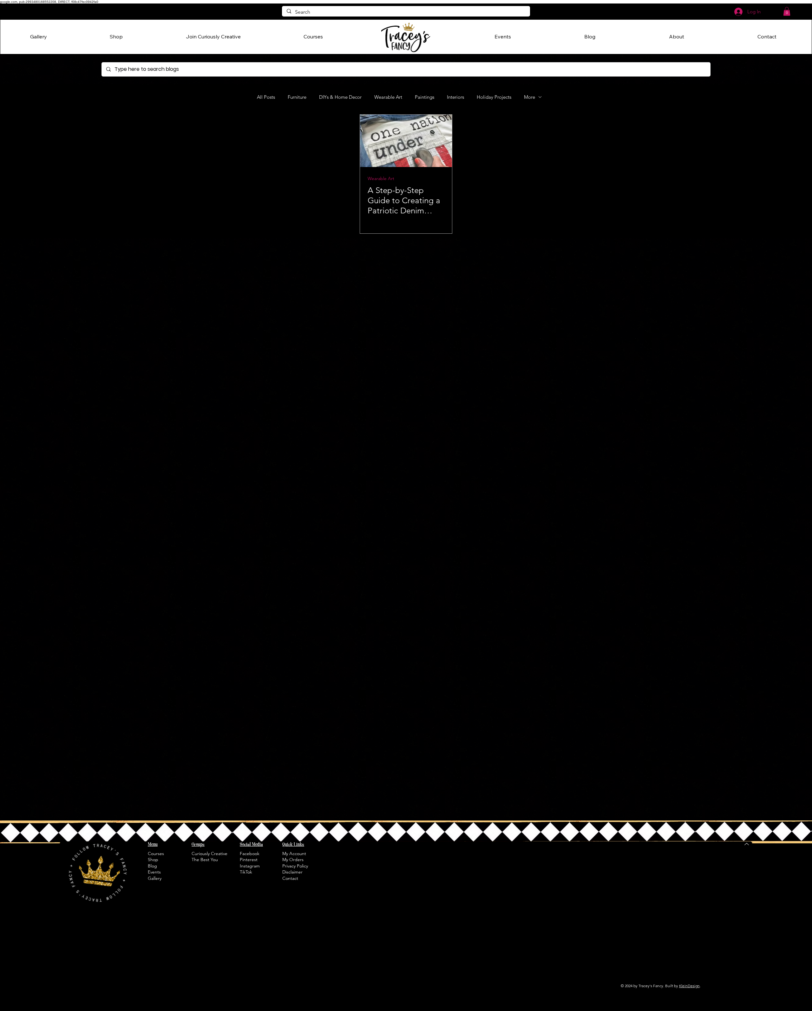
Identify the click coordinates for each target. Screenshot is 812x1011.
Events (154, 872)
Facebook (249, 853)
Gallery (154, 878)
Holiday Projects (494, 97)
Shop (153, 859)
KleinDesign (689, 985)
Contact (290, 878)
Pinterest (249, 859)
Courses (156, 853)
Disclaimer (292, 872)
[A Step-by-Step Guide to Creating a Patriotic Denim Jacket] (406, 141)
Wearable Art (388, 97)
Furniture (297, 97)
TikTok (246, 872)
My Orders (293, 859)
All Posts (266, 97)
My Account (294, 853)
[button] (786, 11)
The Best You (205, 859)
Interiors (455, 97)
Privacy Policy (295, 866)
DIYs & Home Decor (340, 97)
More (529, 97)
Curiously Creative (209, 853)
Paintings (424, 97)
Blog (152, 866)
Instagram (250, 866)
